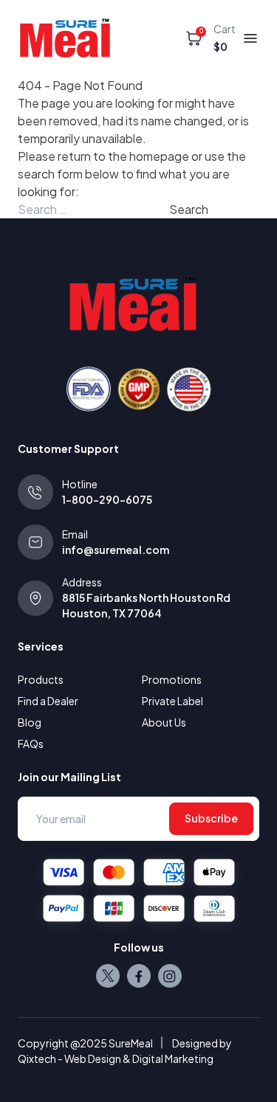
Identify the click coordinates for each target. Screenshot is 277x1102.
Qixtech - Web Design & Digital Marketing (115, 1058)
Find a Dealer (48, 700)
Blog (29, 722)
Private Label (172, 700)
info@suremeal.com (115, 549)
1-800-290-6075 (107, 499)
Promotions (172, 679)
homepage (159, 156)
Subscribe (211, 818)
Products (41, 679)
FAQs (31, 743)
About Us (164, 722)
